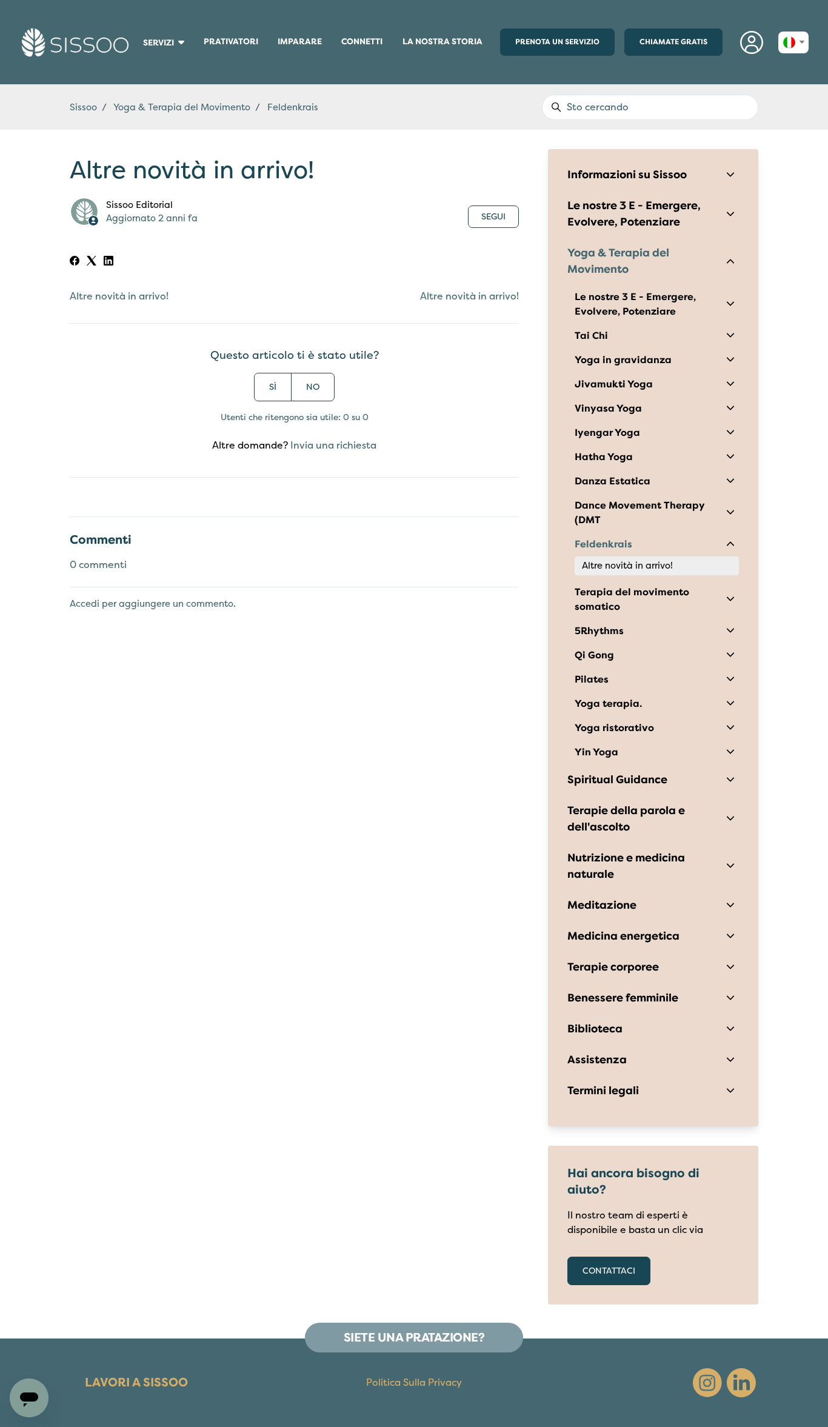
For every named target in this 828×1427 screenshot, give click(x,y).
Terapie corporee (613, 967)
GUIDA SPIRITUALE (138, 69)
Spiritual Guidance (617, 779)
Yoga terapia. (608, 704)
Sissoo (83, 107)
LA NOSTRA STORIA (442, 41)
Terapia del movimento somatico (632, 599)
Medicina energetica (623, 936)
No (312, 387)
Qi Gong (594, 655)
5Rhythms (599, 631)
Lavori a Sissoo (136, 1382)
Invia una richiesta (333, 445)
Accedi (84, 603)
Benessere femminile (622, 997)
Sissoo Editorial (139, 204)
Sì (272, 387)
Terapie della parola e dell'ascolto (626, 819)
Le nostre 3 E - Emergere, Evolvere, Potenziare (634, 214)
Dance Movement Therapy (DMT (640, 513)
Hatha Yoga (604, 457)
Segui (493, 217)
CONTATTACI (609, 1271)
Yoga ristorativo (614, 728)
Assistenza (597, 1059)
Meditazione (601, 905)
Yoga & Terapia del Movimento (181, 107)
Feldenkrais (603, 544)
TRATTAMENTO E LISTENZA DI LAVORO (140, 66)
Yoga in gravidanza (623, 360)
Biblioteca (595, 1028)
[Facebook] (74, 262)
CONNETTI (363, 44)
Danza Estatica (612, 481)
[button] (751, 42)
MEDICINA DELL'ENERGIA (139, 58)
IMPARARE (305, 44)
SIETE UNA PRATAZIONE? (414, 1337)
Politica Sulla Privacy (414, 1383)
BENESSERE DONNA (138, 54)
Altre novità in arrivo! (119, 296)
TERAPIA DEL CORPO (138, 57)
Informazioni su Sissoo (627, 174)
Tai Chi (591, 336)
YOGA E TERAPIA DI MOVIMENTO (140, 71)
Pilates (592, 679)
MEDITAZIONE (136, 60)
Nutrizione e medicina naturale (626, 866)
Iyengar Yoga (607, 433)
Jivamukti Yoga (614, 384)
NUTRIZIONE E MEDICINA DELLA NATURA (140, 63)
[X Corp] (91, 262)
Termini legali (603, 1090)
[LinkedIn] (108, 262)
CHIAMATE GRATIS (673, 42)
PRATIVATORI (232, 44)
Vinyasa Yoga (608, 409)
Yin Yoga (596, 752)
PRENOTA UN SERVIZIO (557, 42)
